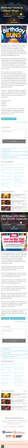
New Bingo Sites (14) (5, 186)
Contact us (12, 426)
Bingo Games (5, 318)
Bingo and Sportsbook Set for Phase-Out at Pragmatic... (17, 201)
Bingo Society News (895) (19, 167)
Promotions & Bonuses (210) (7, 173)
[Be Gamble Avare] (9, 436)
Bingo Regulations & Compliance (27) (5, 183)
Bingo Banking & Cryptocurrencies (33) (18, 180)
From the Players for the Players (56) (19, 177)
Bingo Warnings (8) (18, 186)
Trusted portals (21, 426)
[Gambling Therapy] (17, 436)
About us (5, 426)
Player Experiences (10, 157)
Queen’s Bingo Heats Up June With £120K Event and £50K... (19, 207)
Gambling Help (17, 444)
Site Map (24, 444)
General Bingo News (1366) (7, 167)
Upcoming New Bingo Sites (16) (20, 183)
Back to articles (21, 122)
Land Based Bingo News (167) (19, 173)
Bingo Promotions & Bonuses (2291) (7, 165)
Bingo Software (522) (18, 169)
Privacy (9, 444)
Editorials (7, 150)
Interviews (7, 153)
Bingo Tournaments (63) (6, 176)
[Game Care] (7, 432)
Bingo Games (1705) (18, 164)
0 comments (7, 16)
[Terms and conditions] (19, 432)
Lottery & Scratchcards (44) (6, 179)
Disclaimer (4, 444)
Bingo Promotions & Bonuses (8, 118)
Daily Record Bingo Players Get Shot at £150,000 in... (18, 195)
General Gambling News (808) (6, 170)
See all (25, 191)
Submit (15, 141)
